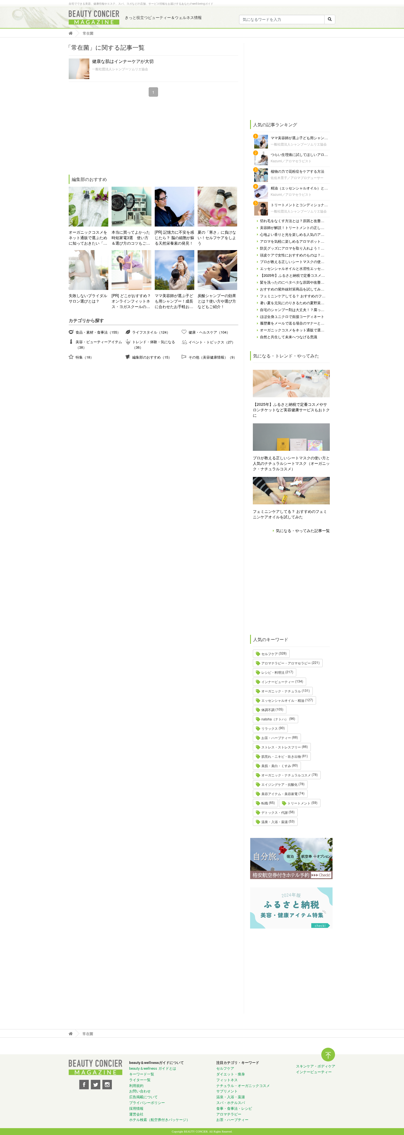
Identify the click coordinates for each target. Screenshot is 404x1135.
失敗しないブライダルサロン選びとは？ (88, 298)
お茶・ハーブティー (276, 737)
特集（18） (85, 357)
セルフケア (269, 653)
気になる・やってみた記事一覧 (303, 530)
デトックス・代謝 (274, 812)
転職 (264, 803)
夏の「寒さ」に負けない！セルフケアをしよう (217, 237)
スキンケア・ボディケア (315, 1066)
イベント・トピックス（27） (212, 342)
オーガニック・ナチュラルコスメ (286, 775)
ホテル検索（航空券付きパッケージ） (159, 1119)
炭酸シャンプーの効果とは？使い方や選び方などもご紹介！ (217, 301)
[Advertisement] (110, 136)
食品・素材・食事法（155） (98, 332)
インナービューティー (277, 681)
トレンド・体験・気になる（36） (153, 344)
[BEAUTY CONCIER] (94, 17)
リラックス (269, 728)
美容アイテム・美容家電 (279, 793)
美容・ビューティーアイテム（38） (99, 344)
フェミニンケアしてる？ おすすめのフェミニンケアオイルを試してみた (290, 513)
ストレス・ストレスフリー (281, 747)
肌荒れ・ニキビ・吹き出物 (281, 756)
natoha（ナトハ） (274, 719)
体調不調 (268, 709)
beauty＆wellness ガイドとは (152, 1068)
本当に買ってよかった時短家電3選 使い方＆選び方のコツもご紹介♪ (131, 237)
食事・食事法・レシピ (234, 1108)
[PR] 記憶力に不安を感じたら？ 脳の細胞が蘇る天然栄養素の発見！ (174, 237)
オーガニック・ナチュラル (281, 691)
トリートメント (299, 803)
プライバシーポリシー (147, 1102)
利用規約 (136, 1085)
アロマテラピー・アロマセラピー (286, 663)
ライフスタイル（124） (151, 332)
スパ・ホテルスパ (230, 1102)
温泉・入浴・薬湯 (274, 821)
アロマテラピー (228, 1114)
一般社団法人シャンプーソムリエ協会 (120, 68)
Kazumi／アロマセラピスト (291, 160)
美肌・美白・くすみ (276, 765)
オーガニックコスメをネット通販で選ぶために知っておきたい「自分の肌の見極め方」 (88, 237)
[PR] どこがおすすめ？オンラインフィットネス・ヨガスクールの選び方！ (131, 301)
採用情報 (136, 1108)
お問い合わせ (140, 1091)
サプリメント (227, 1091)
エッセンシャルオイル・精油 (282, 700)
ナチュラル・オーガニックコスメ (243, 1085)
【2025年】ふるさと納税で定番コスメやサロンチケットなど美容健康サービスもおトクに (291, 409)
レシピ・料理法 (272, 672)
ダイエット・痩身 (230, 1074)
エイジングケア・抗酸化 (279, 784)
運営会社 (136, 1114)
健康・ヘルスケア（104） (209, 332)
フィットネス (227, 1079)
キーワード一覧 (141, 1074)
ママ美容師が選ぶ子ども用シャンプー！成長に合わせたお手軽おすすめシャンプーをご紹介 (174, 301)
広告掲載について (143, 1096)
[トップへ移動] (72, 33)
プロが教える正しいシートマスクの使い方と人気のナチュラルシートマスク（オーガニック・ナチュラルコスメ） (291, 463)
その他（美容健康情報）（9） (213, 357)
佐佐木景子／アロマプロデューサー (297, 177)
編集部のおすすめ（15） (152, 357)
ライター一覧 (140, 1079)
